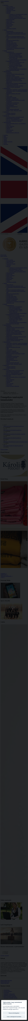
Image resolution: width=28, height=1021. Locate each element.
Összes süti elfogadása (14, 1013)
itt (16, 1007)
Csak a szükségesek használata (14, 1016)
